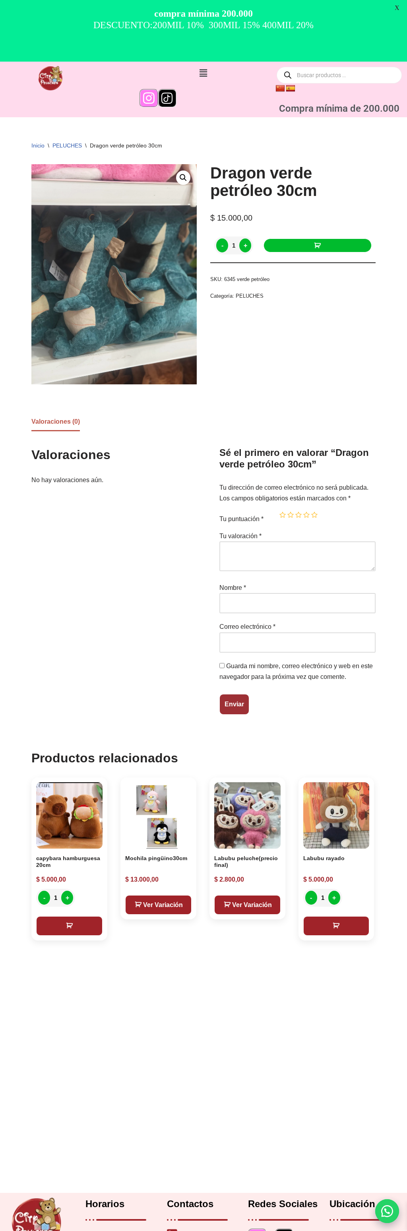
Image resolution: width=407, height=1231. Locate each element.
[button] (387, 1211)
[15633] (318, 245)
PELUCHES (67, 145)
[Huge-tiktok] (167, 98)
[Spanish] (290, 89)
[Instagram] (149, 98)
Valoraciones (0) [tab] (55, 421)
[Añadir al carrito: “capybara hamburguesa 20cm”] (69, 926)
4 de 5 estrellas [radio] (306, 515)
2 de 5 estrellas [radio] (290, 515)
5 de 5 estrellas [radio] (314, 515)
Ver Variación (163, 904)
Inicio (38, 145)
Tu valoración (240, 536)
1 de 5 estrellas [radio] (282, 515)
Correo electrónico (247, 626)
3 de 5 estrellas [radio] (298, 515)
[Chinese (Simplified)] (280, 89)
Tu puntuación (241, 519)
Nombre (232, 587)
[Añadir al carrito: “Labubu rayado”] (336, 926)
